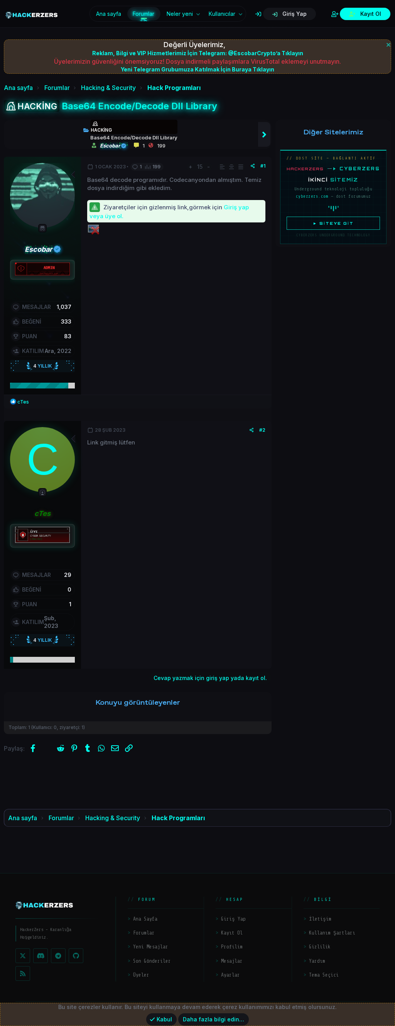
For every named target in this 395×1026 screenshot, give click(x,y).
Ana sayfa (108, 13)
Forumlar (143, 13)
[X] (22, 955)
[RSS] (22, 973)
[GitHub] (76, 955)
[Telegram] (58, 955)
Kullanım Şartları (332, 933)
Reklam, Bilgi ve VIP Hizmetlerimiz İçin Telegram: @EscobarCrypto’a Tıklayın (197, 53)
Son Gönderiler (152, 961)
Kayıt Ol (232, 933)
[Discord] (40, 955)
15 (200, 166)
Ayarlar (230, 975)
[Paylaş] (253, 166)
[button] (198, 14)
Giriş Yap (233, 919)
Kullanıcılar (222, 13)
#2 (262, 430)
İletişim (320, 919)
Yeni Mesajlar (150, 947)
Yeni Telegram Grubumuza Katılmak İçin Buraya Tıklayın (197, 69)
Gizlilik (320, 947)
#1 (262, 166)
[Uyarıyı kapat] (387, 44)
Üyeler (141, 975)
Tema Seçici (324, 975)
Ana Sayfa (145, 919)
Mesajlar (232, 961)
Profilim (232, 947)
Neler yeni (180, 13)
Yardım (317, 961)
